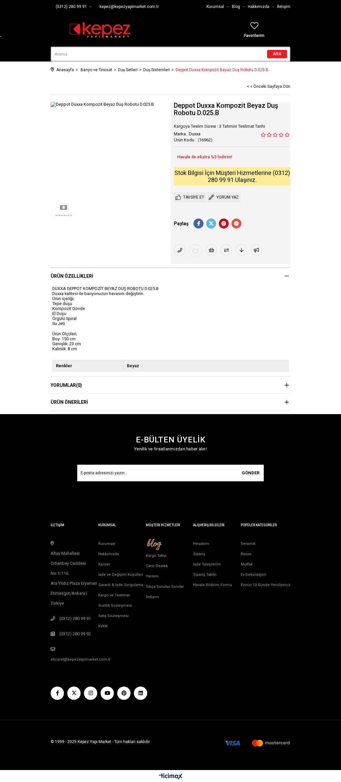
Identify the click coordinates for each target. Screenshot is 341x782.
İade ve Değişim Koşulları (120, 574)
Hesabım (201, 544)
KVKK (103, 626)
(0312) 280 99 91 (71, 6)
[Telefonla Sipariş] (179, 250)
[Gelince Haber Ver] (256, 250)
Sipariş (199, 554)
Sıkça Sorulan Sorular (165, 586)
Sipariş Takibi (204, 574)
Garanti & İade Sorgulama (120, 585)
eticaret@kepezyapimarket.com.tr (81, 659)
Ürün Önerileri (69, 402)
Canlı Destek (157, 566)
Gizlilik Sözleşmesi (115, 605)
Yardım (152, 576)
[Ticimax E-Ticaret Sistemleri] (170, 776)
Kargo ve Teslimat (114, 595)
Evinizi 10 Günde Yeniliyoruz (265, 585)
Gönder (250, 472)
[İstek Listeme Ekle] (211, 250)
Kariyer (104, 564)
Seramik (248, 544)
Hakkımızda (258, 6)
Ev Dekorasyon (253, 574)
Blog (236, 6)
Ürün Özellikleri (72, 276)
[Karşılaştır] (226, 250)
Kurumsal (215, 6)
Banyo (246, 554)
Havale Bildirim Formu (212, 585)
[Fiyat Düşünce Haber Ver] (241, 250)
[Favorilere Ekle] (195, 250)
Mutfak (247, 564)
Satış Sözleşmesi (113, 616)
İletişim (283, 6)
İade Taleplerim (207, 564)
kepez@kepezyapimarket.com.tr (129, 6)
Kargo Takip (156, 555)
